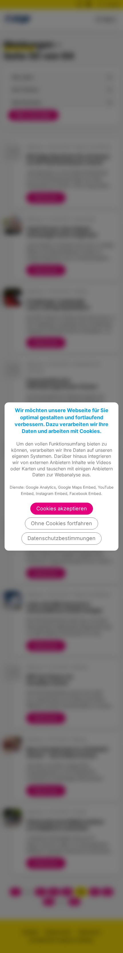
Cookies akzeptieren (61, 508)
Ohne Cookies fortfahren (61, 523)
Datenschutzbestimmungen (61, 538)
